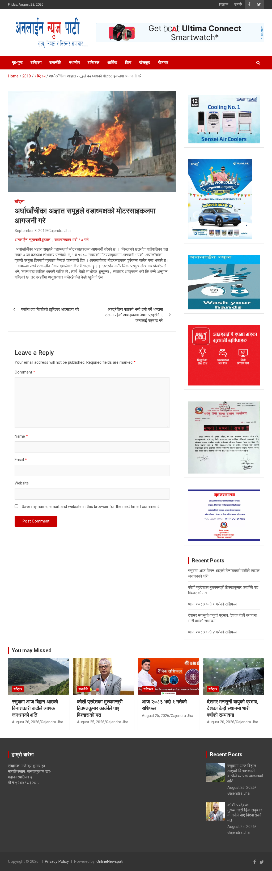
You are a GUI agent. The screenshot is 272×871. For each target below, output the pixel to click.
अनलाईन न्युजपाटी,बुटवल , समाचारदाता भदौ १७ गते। (53, 239)
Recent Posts (226, 754)
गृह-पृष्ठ (17, 62)
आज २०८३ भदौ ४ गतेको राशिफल (212, 632)
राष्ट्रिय (36, 62)
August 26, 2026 (25, 722)
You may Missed (32, 650)
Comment (25, 372)
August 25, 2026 (90, 722)
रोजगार (163, 62)
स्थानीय (74, 62)
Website (22, 483)
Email (21, 459)
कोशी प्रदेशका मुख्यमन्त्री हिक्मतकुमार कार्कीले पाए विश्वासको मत (99, 708)
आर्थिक (112, 62)
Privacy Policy (57, 861)
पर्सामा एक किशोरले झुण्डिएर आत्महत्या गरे (50, 309)
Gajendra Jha (59, 231)
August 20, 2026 (220, 722)
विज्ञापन (223, 4)
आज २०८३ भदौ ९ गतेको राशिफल (212, 604)
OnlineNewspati (109, 861)
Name (21, 436)
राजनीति (55, 62)
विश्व (128, 62)
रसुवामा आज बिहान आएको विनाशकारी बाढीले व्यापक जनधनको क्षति (35, 708)
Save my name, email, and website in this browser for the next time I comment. (91, 506)
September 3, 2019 (31, 231)
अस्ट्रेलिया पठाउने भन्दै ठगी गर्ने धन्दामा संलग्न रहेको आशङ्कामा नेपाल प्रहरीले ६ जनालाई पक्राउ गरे (134, 315)
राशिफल (93, 62)
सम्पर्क (238, 4)
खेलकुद (144, 62)
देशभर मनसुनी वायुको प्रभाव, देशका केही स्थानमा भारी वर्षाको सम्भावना (232, 708)
